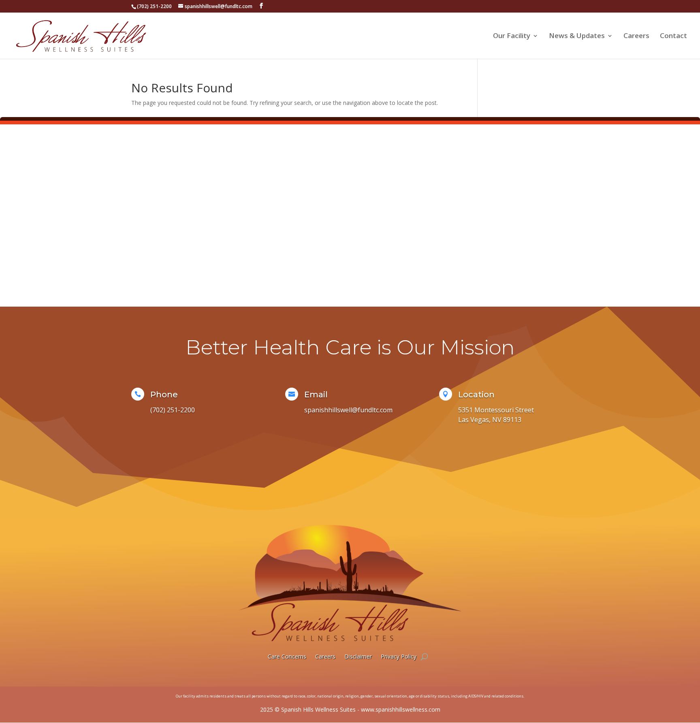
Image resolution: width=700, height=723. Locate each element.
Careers (636, 36)
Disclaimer (358, 656)
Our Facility (511, 36)
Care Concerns (287, 656)
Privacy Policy (398, 656)
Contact (673, 36)
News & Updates (577, 36)
